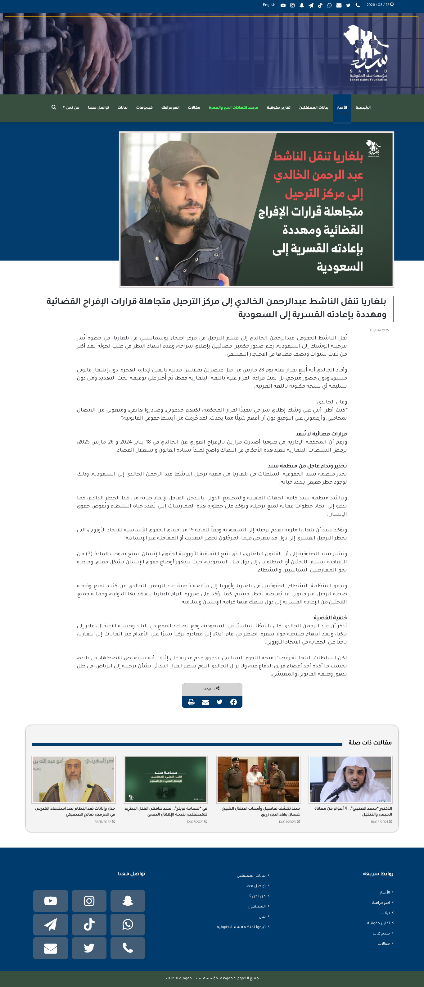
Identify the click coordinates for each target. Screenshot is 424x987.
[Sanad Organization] (212, 53)
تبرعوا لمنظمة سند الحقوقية (241, 927)
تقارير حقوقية (279, 108)
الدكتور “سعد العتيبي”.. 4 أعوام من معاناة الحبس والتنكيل (353, 812)
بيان (262, 917)
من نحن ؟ (71, 108)
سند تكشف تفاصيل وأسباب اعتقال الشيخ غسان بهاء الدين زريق (261, 812)
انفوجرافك (170, 108)
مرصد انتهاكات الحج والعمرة (233, 108)
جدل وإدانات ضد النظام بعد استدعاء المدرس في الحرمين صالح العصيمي (75, 812)
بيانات (123, 108)
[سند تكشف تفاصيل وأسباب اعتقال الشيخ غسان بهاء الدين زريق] (258, 779)
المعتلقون (257, 907)
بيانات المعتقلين (313, 108)
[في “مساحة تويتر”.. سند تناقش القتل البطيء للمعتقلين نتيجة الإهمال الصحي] (166, 779)
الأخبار (342, 108)
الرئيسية (363, 108)
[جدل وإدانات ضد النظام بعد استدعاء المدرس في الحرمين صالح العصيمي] (73, 779)
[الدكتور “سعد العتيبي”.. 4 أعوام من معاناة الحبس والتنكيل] (350, 779)
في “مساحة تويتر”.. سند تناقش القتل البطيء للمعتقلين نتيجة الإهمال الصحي (165, 812)
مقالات (194, 108)
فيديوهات (144, 108)
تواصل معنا (98, 108)
